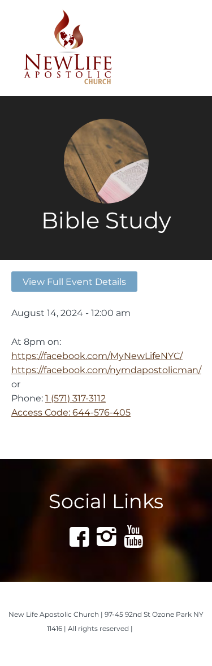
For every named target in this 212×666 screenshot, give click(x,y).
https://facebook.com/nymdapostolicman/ (106, 369)
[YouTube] (133, 536)
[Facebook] (79, 536)
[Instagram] (106, 536)
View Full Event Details (74, 281)
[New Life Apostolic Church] (86, 48)
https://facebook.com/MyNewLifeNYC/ (97, 355)
